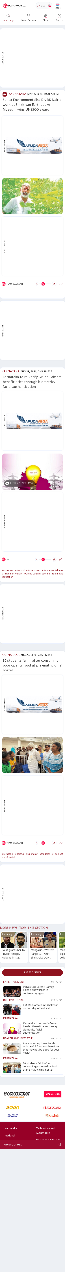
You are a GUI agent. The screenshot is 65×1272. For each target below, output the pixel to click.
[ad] (34, 145)
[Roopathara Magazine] (52, 1108)
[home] (15, 5)
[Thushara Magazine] (13, 1116)
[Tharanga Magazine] (13, 1108)
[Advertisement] (32, 57)
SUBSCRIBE (53, 1094)
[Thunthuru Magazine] (52, 1116)
